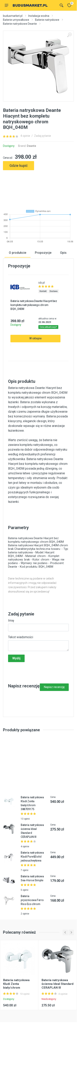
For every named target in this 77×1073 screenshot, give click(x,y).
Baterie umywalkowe (16, 19)
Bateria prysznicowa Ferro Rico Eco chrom (32, 900)
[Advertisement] (38, 188)
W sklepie (35, 338)
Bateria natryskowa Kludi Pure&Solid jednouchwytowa (32, 856)
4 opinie (25, 135)
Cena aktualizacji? (48, 327)
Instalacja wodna (38, 15)
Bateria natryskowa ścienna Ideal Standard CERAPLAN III (57, 983)
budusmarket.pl (12, 15)
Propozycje (43, 253)
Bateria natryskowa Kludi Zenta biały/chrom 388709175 (16, 985)
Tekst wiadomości (20, 637)
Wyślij (16, 658)
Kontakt (43, 291)
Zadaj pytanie (42, 135)
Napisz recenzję (54, 687)
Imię (11, 620)
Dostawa (54, 291)
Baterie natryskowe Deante (20, 23)
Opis (63, 253)
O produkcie (17, 253)
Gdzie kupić (18, 165)
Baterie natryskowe (47, 19)
